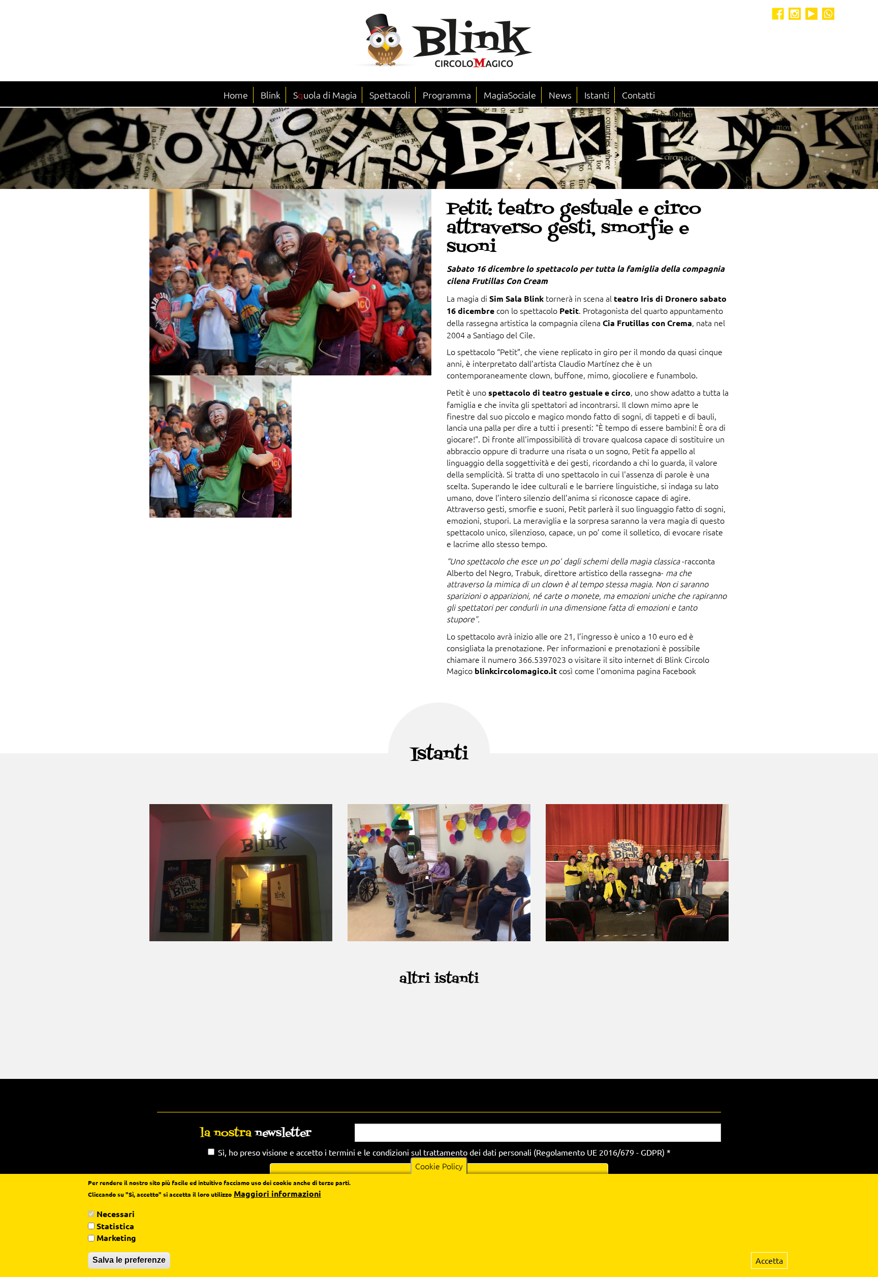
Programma (447, 95)
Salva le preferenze (129, 1260)
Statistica (115, 1225)
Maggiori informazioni (277, 1193)
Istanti (596, 95)
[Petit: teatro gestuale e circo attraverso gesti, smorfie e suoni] (290, 282)
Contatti (638, 95)
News (560, 95)
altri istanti (439, 979)
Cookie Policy (439, 1165)
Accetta (769, 1260)
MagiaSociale (510, 95)
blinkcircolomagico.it (516, 670)
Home (236, 95)
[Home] (439, 41)
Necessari (116, 1213)
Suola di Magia (325, 95)
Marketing (116, 1237)
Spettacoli (389, 95)
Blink (270, 95)
